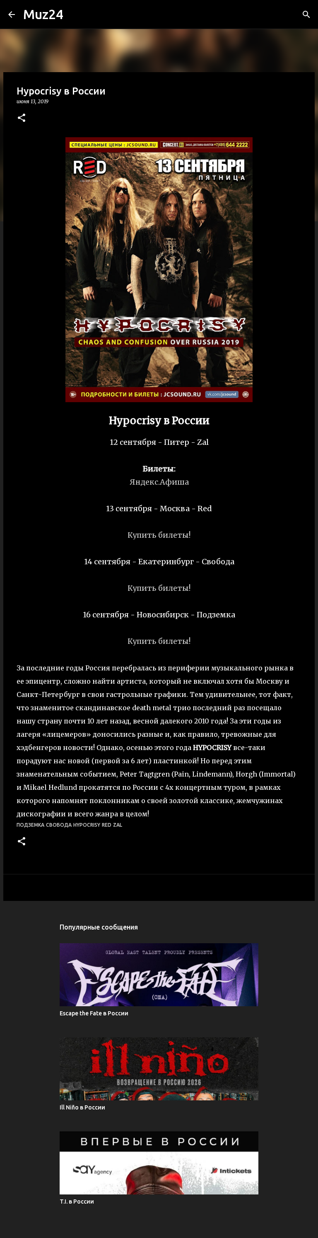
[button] (21, 118)
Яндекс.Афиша (159, 482)
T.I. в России (77, 1201)
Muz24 (43, 14)
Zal (117, 825)
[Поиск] (306, 14)
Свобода (59, 825)
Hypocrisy (86, 825)
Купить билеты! (159, 535)
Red (106, 825)
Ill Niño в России (82, 1107)
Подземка (30, 825)
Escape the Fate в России (94, 1013)
